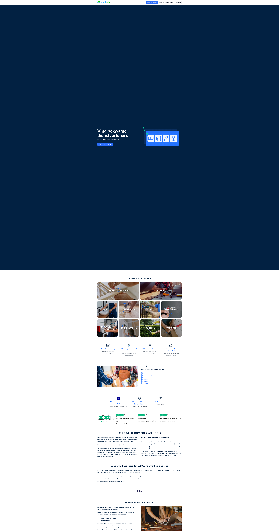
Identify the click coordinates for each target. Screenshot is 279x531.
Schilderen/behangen (149, 377)
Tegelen (146, 381)
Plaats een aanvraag (105, 144)
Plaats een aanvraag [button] (152, 2)
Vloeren (146, 379)
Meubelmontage (148, 375)
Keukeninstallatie (148, 373)
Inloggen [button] (178, 2)
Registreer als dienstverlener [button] (166, 2)
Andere (146, 383)
